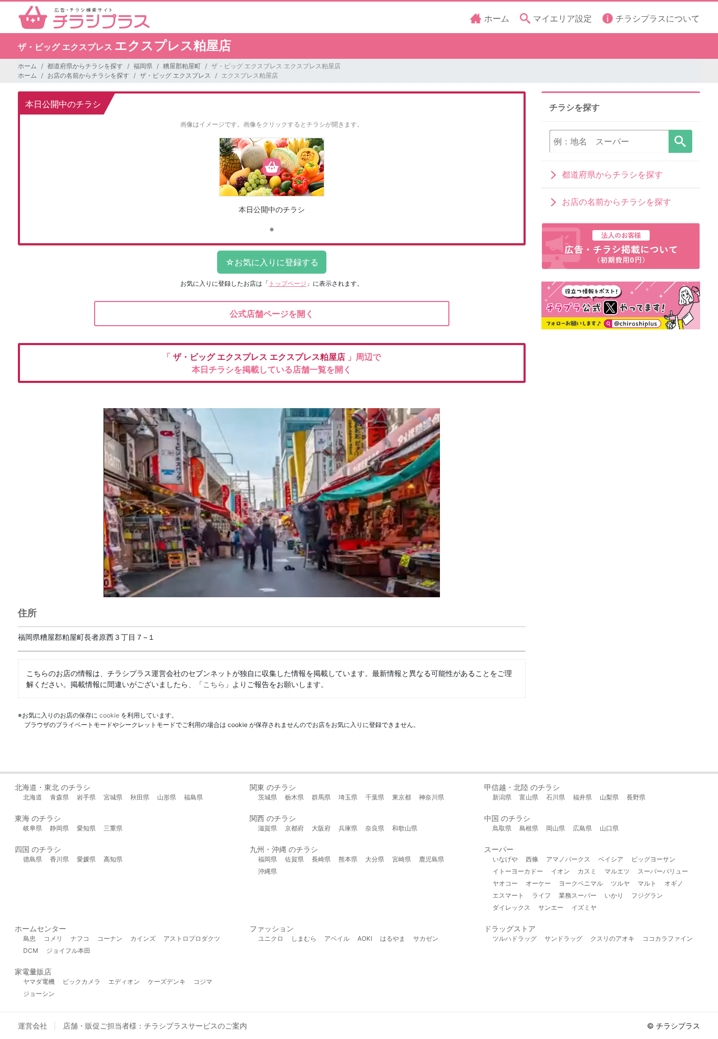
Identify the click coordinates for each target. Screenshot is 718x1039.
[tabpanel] (272, 180)
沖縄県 (267, 871)
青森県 (59, 797)
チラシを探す (680, 141)
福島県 (193, 797)
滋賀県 (267, 828)
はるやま (392, 938)
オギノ (673, 883)
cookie (109, 715)
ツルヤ (620, 883)
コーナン (109, 938)
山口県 (609, 828)
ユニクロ (270, 938)
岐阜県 (32, 828)
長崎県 (321, 859)
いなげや (505, 859)
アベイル (337, 938)
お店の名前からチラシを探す (88, 75)
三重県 (113, 828)
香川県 (59, 859)
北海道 (32, 797)
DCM (30, 950)
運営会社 (32, 1025)
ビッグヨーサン (653, 859)
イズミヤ (584, 907)
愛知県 (86, 828)
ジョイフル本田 (68, 950)
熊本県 (348, 859)
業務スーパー (578, 895)
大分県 (374, 859)
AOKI (364, 938)
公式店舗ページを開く (272, 313)
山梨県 (609, 797)
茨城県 (267, 797)
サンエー (550, 907)
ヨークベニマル (581, 883)
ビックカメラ (81, 981)
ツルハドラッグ (515, 938)
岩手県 (86, 797)
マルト (647, 883)
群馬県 (321, 797)
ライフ (541, 895)
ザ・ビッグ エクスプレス (175, 75)
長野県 (636, 797)
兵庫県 (348, 828)
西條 (532, 859)
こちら (214, 684)
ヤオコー (505, 883)
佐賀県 (294, 859)
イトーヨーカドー (518, 871)
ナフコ (79, 938)
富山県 (528, 797)
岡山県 (555, 828)
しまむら (303, 938)
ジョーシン (39, 994)
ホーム (27, 66)
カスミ (587, 871)
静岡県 (59, 828)
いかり (613, 895)
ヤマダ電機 (39, 981)
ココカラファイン (667, 938)
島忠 (29, 938)
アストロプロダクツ (191, 938)
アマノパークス (568, 859)
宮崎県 (401, 859)
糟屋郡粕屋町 (182, 66)
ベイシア (610, 859)
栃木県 (294, 797)
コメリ (53, 938)
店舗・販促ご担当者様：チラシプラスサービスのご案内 (155, 1025)
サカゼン (425, 938)
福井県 (582, 797)
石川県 (555, 797)
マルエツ (617, 871)
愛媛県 (86, 859)
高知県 (113, 859)
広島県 (582, 828)
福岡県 (143, 66)
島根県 (528, 828)
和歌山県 (404, 828)
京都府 (294, 828)
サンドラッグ (563, 938)
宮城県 (113, 797)
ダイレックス (511, 907)
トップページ (287, 283)
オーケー (538, 883)
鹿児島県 (431, 859)
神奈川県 (431, 797)
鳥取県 (502, 828)
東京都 (401, 797)
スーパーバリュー (663, 871)
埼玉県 (348, 797)
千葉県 (374, 797)
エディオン (124, 981)
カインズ (143, 938)
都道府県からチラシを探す (85, 66)
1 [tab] (271, 230)
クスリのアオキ (612, 938)
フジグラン (647, 895)
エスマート (508, 895)
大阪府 (321, 828)
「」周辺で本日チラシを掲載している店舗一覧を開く (271, 363)
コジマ (202, 981)
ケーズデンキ (167, 981)
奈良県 (374, 828)
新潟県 (502, 797)
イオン (560, 871)
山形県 (166, 797)
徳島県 (32, 859)
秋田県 (139, 797)
